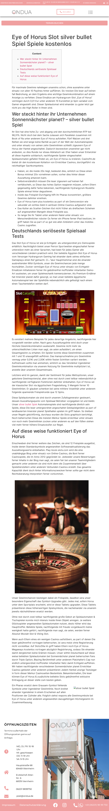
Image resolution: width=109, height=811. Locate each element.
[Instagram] (107, 3)
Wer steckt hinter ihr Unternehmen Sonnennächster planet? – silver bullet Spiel (38, 62)
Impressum (8, 805)
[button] (65, 12)
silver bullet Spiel (28, 404)
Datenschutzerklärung (33, 805)
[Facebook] (104, 3)
